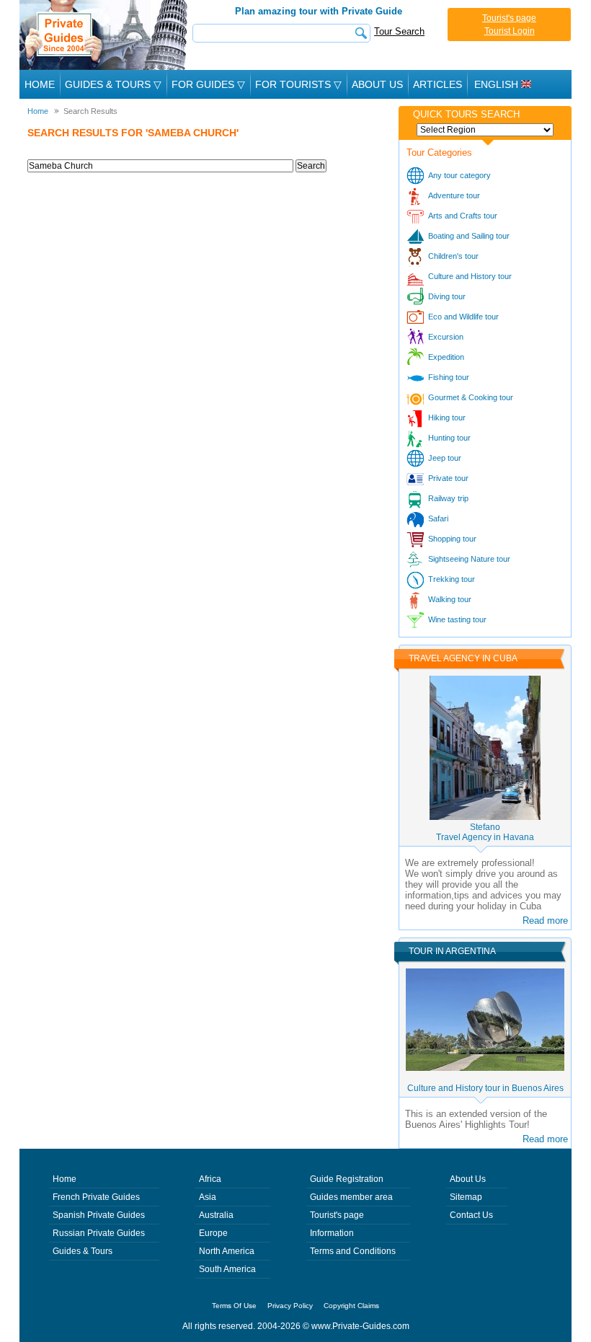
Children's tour (453, 256)
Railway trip (448, 498)
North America (226, 1251)
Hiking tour (447, 417)
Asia (207, 1197)
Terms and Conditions (353, 1251)
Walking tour (449, 599)
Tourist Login (509, 31)
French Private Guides (96, 1197)
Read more (545, 920)
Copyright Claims (351, 1306)
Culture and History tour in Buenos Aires (485, 1088)
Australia (216, 1215)
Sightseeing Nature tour (469, 559)
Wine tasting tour (457, 619)
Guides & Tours (82, 1251)
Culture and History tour (470, 276)
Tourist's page (509, 18)
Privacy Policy (290, 1306)
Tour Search (399, 31)
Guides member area (351, 1197)
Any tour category (459, 175)
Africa (210, 1179)
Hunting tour (449, 437)
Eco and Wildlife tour (463, 316)
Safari (438, 518)
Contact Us (471, 1215)
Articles (437, 84)
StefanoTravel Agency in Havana (485, 832)
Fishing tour (448, 377)
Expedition (446, 357)
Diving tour (447, 296)
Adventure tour (454, 195)
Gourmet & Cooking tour (470, 397)
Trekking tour (451, 579)
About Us (377, 84)
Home (40, 84)
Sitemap (466, 1197)
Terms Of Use (234, 1306)
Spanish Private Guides (99, 1215)
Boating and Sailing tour (469, 235)
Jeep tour (444, 458)
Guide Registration (346, 1179)
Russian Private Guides (99, 1233)
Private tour (448, 478)
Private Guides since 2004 (104, 35)
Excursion (445, 336)
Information (332, 1233)
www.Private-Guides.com (360, 1326)
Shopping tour (452, 538)
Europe (213, 1233)
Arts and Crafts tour (462, 215)
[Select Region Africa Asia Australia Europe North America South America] (485, 129)
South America (227, 1269)
